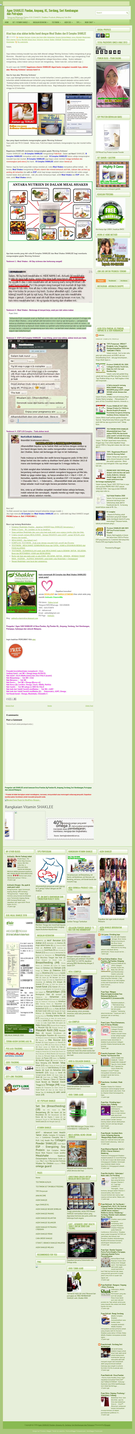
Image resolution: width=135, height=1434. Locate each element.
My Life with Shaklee (118, 937)
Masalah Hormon (57, 1028)
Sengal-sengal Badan (43, 1075)
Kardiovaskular (46, 989)
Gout (44, 977)
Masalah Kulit (44, 1030)
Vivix (63, 1163)
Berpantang (60, 955)
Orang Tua (39, 1045)
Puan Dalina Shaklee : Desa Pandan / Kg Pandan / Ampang (112, 960)
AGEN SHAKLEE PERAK (44, 1234)
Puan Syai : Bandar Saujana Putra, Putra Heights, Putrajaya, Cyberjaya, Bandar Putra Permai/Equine (113, 1253)
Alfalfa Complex (49, 1135)
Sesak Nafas (59, 1075)
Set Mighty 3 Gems (51, 1117)
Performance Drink (55, 1159)
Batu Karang (59, 950)
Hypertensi (59, 980)
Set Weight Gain (52, 1121)
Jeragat (59, 982)
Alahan (21, 37)
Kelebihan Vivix (116, 1398)
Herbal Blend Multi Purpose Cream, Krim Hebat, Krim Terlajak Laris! (118, 1261)
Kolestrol (40, 1008)
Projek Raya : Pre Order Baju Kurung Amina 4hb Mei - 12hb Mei (24, 862)
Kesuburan (56, 1006)
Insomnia (39, 982)
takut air (104, 1140)
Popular (101, 281)
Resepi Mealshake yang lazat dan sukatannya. (29, 561)
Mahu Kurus (41, 1025)
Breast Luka (57, 960)
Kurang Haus (40, 1016)
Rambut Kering (58, 1060)
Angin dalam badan (43, 945)
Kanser (55, 987)
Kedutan (59, 994)
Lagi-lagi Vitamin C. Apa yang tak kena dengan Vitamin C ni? (118, 1181)
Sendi (60, 1073)
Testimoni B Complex (69, 40)
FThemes (42, 1431)
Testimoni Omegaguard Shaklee (112, 1155)
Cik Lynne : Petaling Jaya (110, 934)
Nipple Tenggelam (49, 1042)
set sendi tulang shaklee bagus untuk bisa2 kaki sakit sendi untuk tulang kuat (118, 1352)
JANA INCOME (41, 1196)
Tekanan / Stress (49, 1079)
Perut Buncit (51, 1054)
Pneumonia (62, 1054)
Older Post (89, 706)
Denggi (38, 970)
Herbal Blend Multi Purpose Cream (50, 1151)
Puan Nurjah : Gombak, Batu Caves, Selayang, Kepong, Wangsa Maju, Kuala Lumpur (112, 1135)
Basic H (38, 1137)
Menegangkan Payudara (45, 1035)
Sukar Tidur (58, 1077)
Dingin (38, 973)
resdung (49, 1092)
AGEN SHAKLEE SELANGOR (46, 1223)
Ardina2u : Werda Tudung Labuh (19, 856)
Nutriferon (61, 1156)
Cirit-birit (47, 965)
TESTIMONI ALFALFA (43, 1182)
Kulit (63, 1009)
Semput (52, 1073)
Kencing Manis (45, 1004)
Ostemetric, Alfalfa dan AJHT (117, 1290)
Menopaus (53, 1038)
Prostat (60, 1056)
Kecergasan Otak (43, 994)
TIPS (78, 22)
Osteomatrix (41, 1158)
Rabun (55, 1058)
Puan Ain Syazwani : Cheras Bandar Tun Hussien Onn (111, 1054)
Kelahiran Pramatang (48, 1001)
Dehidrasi (46, 968)
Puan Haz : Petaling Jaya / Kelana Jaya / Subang (111, 1103)
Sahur (43, 1068)
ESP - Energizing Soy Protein (50, 1148)
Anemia (60, 943)
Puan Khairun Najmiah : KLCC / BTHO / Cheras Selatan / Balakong (112, 1151)
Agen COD (68, 22)
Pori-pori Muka (49, 1056)
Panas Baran (55, 1045)
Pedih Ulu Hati (56, 1047)
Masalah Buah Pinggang (57, 1025)
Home (7, 22)
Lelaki (45, 1020)
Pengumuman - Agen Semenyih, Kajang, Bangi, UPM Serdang (18, 890)
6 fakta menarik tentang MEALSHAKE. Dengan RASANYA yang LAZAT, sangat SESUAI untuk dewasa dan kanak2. (118, 389)
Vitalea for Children (45, 1163)
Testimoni (56, 22)
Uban (50, 1090)
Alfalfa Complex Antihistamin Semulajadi (116, 1109)
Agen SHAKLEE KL (42, 1205)
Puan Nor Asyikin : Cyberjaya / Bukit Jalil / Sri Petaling (112, 1174)
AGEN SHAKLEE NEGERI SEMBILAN (48, 1209)
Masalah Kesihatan (40, 22)
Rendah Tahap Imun (29, 40)
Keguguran (39, 997)
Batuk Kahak (49, 953)
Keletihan (61, 1001)
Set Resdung (55, 1119)
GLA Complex (53, 1150)
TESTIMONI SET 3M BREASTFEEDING (49, 1187)
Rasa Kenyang (41, 1063)
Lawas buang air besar (47, 1018)
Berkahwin (48, 955)
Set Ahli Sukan (49, 1110)
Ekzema (45, 972)
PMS (46, 1045)
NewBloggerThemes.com (94, 1431)
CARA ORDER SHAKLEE (44, 1238)
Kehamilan (51, 37)
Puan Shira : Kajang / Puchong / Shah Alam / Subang (113, 1394)
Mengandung (61, 1035)
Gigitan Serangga (44, 975)
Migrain (41, 1040)
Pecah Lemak (43, 1047)
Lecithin (62, 1153)
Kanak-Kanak (41, 986)
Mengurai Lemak (43, 1038)
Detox (46, 970)
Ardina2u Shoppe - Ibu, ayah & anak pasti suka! (18, 886)
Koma (50, 1009)
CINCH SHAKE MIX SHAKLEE (117, 1059)
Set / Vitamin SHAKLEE (21, 22)
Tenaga (49, 1084)
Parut (63, 1045)
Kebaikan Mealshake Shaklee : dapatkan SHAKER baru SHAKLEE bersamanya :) (43, 527)
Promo (18, 40)
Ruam (58, 1065)
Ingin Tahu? (90, 22)
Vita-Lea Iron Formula (57, 1161)
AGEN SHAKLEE (41, 1200)
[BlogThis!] (10, 699)
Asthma (47, 947)
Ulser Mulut (59, 1090)
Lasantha (62, 1431)
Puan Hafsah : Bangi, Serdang (112, 1313)
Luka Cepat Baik (49, 1023)
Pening (54, 1049)
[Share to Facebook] (15, 699)
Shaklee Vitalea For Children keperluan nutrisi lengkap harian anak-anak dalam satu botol (112, 1088)
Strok (38, 1077)
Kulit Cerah (42, 1011)
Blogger (117, 548)
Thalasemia (47, 1087)
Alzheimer (50, 943)
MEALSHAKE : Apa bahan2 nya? (25, 540)
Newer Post (10, 706)
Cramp (55, 965)
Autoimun (39, 950)
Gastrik (62, 973)
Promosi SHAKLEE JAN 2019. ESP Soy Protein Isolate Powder (118, 530)
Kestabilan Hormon (42, 1006)
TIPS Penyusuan (42, 1191)
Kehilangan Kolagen (43, 999)
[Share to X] (12, 699)
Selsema (40, 40)
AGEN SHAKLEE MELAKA (45, 1247)
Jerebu (47, 984)
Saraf (47, 1070)
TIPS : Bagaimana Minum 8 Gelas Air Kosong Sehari (117, 453)
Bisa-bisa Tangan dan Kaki (51, 957)
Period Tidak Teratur (57, 1051)
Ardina (101, 335)
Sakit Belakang (53, 1067)
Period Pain (45, 1051)
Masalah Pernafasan (53, 1033)
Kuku (57, 1009)
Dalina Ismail (53, 602)
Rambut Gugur (44, 1060)
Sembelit (40, 1072)
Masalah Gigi (43, 1027)
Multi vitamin (11, 40)
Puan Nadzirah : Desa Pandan (112, 1375)
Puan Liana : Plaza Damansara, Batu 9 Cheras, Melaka (112, 1023)
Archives (123, 281)
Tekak (38, 1079)
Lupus (60, 1023)
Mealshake (86, 37)
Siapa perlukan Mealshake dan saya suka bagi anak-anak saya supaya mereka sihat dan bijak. (48, 532)
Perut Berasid (40, 1054)
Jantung (49, 982)
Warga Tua (39, 1092)
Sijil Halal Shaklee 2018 (116, 496)
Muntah (38, 1042)
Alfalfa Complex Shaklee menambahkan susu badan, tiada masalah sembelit (118, 1320)
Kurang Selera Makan (63, 37)
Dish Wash (61, 1144)
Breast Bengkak (41, 960)
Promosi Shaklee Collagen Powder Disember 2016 (117, 1029)
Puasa (46, 1058)
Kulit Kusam (55, 1011)
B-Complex (111, 512)
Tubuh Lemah (58, 1087)
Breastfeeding (44, 962)
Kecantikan (53, 991)
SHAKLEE (58, 40)
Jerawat (38, 984)
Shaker (52, 40)
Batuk (38, 952)
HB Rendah (54, 977)
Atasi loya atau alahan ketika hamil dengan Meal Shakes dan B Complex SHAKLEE (46, 33)
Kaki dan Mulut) (57, 984)
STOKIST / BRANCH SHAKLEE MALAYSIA (50, 1243)
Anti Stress (56, 945)
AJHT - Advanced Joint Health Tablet (50, 1133)
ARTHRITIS (39, 941)
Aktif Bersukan (54, 940)
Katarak (56, 989)
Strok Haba (46, 1077)
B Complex (61, 1135)
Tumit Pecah (40, 1090)
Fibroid (56, 973)
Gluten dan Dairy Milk (39, 37)
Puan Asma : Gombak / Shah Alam (111, 1083)
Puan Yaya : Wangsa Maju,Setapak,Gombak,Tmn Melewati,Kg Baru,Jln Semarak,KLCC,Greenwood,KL (112, 995)
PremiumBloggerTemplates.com (76, 1431)
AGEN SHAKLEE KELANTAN (46, 1218)
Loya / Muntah (77, 37)
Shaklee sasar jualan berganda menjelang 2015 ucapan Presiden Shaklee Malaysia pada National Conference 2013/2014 (113, 1225)
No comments (23, 42)
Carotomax (46, 1137)
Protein (38, 1058)
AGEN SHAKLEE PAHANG (45, 1214)
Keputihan (58, 1004)
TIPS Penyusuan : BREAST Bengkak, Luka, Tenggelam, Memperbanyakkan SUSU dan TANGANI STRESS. (118, 347)
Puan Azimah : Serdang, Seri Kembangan (111, 1345)
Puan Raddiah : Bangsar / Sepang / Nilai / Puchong (113, 1286)
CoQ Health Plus (47, 1140)
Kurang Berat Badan (54, 1013)
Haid (50, 980)
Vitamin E (57, 1163)
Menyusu (62, 1037)
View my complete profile (107, 339)
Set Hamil (55, 1112)
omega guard (43, 1166)
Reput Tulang (49, 1065)
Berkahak (39, 955)
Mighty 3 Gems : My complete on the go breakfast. (31, 530)
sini (33, 639)
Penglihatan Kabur (42, 1049)
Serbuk (46, 40)
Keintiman (55, 999)
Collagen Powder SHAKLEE (50, 1141)
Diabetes (57, 970)
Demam (27, 37)
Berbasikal (59, 953)
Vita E (47, 1161)
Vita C (42, 1161)
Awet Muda (48, 950)
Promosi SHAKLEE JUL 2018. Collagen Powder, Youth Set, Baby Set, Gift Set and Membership (117, 367)
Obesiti (60, 1042)
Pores (39, 1056)
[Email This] (7, 699)
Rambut (62, 1058)
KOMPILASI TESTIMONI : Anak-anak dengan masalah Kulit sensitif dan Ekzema (43, 543)
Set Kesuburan (53, 1115)
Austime (59, 948)
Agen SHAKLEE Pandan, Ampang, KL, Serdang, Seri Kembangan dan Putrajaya (42, 12)
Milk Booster (54, 1040)
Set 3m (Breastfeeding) (50, 1106)
